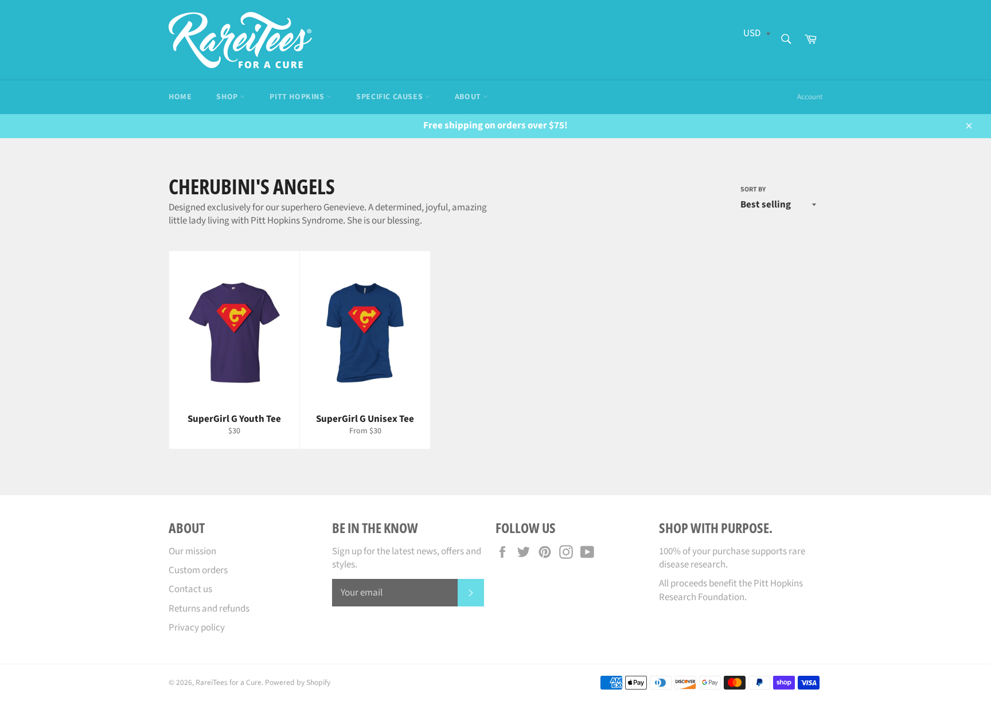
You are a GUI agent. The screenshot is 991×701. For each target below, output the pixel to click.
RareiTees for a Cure (229, 682)
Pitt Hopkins (298, 97)
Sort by (753, 189)
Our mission (192, 551)
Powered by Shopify (297, 682)
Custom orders (198, 570)
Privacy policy (197, 628)
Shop (228, 97)
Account (809, 97)
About (469, 97)
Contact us (190, 589)
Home (180, 97)
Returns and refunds (209, 609)
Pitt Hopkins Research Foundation (731, 590)
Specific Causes (390, 97)
